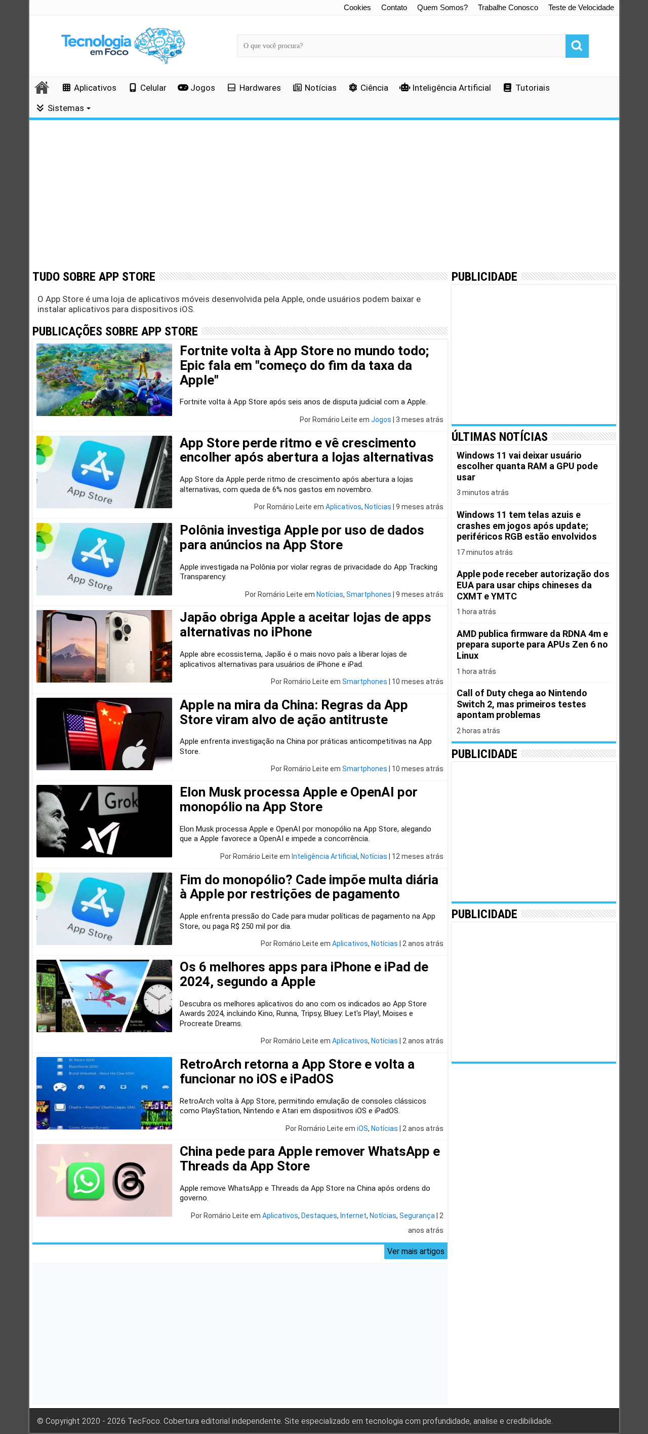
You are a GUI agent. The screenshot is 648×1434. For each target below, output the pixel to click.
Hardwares (260, 88)
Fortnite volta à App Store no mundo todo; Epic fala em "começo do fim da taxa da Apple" (304, 365)
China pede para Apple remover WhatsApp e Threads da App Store (310, 1159)
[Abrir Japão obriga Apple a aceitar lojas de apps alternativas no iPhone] (104, 646)
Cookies (357, 7)
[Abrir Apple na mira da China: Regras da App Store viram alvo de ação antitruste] (104, 734)
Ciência (374, 88)
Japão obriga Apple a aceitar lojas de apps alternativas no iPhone (305, 624)
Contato (394, 7)
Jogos (202, 88)
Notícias (321, 88)
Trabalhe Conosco (508, 7)
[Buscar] (577, 46)
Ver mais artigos (415, 1251)
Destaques (319, 1216)
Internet (353, 1216)
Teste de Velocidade (581, 7)
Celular (153, 88)
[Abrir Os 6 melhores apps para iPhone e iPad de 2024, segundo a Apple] (104, 996)
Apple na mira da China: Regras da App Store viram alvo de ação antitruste (294, 712)
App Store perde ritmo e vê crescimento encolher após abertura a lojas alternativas (307, 450)
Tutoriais (532, 88)
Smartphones (368, 594)
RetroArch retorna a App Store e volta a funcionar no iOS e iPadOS (297, 1071)
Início (42, 87)
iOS (362, 1128)
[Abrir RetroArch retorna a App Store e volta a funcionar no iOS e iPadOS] (104, 1093)
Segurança (417, 1216)
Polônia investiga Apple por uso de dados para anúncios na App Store (302, 537)
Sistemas (66, 108)
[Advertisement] (324, 195)
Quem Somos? (442, 7)
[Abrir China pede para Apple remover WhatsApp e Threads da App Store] (104, 1180)
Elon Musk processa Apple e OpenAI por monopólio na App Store (299, 799)
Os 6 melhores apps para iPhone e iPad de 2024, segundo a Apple (304, 974)
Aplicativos (95, 88)
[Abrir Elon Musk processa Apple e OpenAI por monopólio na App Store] (104, 821)
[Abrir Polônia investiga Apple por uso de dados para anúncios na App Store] (104, 559)
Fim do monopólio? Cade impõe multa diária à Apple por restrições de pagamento (309, 887)
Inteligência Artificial (451, 88)
